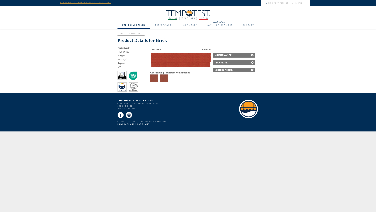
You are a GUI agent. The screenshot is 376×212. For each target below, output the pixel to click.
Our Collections (134, 25)
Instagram (129, 115)
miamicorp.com (127, 108)
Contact (248, 25)
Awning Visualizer (220, 25)
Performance (164, 25)
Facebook (121, 115)
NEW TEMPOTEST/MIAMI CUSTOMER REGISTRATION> (85, 3)
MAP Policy (143, 124)
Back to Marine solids (132, 33)
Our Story (190, 25)
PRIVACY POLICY (126, 124)
